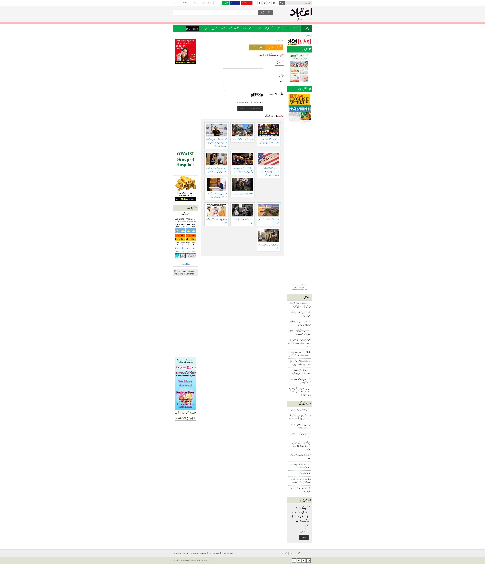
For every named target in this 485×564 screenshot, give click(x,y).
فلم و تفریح (269, 28)
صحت (259, 28)
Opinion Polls (207, 3)
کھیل (279, 28)
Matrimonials (246, 3)
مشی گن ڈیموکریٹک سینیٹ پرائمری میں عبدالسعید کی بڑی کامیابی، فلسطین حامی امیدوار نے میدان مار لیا (216, 143)
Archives (186, 3)
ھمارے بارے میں (307, 553)
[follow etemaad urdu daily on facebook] (259, 3)
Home (177, 3)
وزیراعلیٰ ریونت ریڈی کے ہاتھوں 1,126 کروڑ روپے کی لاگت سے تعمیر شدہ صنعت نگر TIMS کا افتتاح (300, 392)
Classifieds (235, 3)
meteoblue (185, 264)
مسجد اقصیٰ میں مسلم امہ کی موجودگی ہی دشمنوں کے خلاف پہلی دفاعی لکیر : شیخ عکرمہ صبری (300, 446)
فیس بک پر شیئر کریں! (274, 47)
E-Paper (195, 3)
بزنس (287, 28)
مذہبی (223, 28)
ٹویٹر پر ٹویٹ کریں (257, 47)
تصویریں (214, 28)
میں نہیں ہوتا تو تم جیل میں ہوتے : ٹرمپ (301, 409)
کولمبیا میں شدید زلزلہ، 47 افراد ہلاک (243, 139)
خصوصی (295, 28)
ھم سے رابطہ (284, 553)
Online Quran (214, 553)
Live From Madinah (198, 553)
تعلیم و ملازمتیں (234, 28)
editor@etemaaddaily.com (299, 289)
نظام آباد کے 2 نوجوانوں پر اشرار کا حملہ (243, 193)
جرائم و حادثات (248, 28)
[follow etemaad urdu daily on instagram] (274, 3)
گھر (311, 36)
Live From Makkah (181, 553)
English (225, 3)
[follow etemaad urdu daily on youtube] (269, 3)
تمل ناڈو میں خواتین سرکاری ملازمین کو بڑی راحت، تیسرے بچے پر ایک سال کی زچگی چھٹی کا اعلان (299, 343)
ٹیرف (291, 553)
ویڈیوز (204, 28)
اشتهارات (298, 553)
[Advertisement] (299, 163)
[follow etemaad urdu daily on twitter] (264, 3)
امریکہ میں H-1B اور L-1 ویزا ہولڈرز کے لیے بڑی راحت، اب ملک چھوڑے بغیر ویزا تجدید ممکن (269, 172)
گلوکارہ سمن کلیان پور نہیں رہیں (303, 473)
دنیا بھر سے (306, 28)
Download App (227, 553)
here (255, 102)
